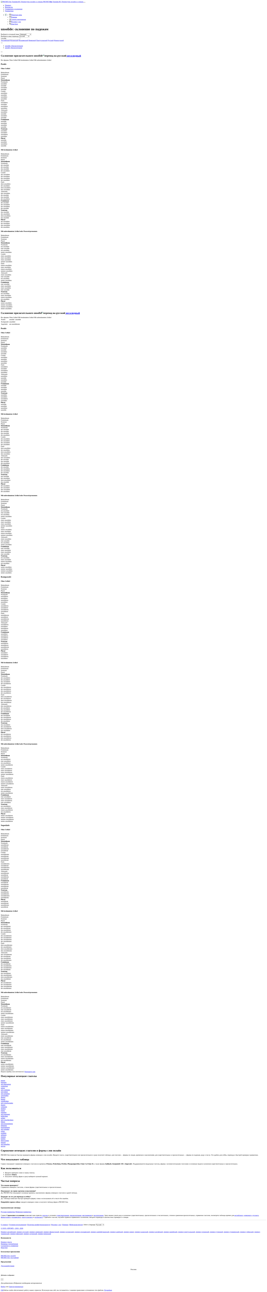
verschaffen (4, 1095)
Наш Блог (14, 24)
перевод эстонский (30, 1234)
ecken (3, 1131)
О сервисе (4, 1225)
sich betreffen (5, 1144)
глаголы (45, 1215)
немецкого (248, 1215)
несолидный (73, 55)
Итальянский (23, 40)
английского (238, 1215)
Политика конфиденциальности (38, 1225)
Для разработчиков (7, 1266)
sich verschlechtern (7, 1120)
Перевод (8, 5)
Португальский (41, 40)
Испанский (14, 40)
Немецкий (32, 40)
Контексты (9, 7)
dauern (3, 1105)
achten (3, 1118)
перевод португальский (186, 1232)
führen (3, 1122)
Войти (3, 1287)
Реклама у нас (16, 22)
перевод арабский (116, 1232)
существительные (62, 1215)
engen (3, 1110)
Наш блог (4, 1248)
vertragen (4, 1107)
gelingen (3, 1135)
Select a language (89, 1225)
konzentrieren (5, 1127)
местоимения (87, 1215)
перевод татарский (202, 1232)
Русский (51, 40)
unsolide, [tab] (14, 46)
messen (3, 1142)
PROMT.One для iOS (8, 1256)
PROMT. (63, 2)
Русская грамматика (8, 1212)
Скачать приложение (18, 19)
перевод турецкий (216, 1232)
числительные (98, 1215)
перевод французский (51, 1232)
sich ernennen (5, 1114)
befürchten (4, 1116)
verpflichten (5, 1101)
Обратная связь (16, 15)
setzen (3, 1088)
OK (2, 1290)
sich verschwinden (7, 1103)
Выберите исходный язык (10, 34)
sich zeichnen (5, 1094)
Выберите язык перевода (10, 36)
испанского (39, 1217)
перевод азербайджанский (100, 1232)
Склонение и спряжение (9, 1246)
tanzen (3, 1080)
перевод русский (23, 1232)
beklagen (4, 1125)
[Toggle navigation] (84, 2)
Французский (59, 40)
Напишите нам (30, 1072)
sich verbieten (5, 1090)
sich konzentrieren (7, 1124)
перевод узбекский (247, 1232)
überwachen (5, 1140)
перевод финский (16, 1234)
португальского (27, 1217)
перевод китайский (156, 1232)
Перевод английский (8, 1232)
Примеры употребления (9, 1244)
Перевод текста (6, 1242)
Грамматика (9, 11)
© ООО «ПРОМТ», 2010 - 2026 (12, 1228)
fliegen (3, 1097)
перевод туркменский (231, 1232)
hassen (3, 1099)
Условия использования (17, 1225)
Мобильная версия (76, 1225)
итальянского (16, 1217)
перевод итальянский (82, 1232)
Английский (5, 40)
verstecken (4, 1086)
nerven (3, 1146)
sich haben (4, 1092)
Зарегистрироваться (16, 1287)
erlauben (3, 1112)
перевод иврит (129, 1232)
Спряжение (13, 9)
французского (6, 1217)
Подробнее (108, 1290)
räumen (3, 1137)
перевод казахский (141, 1232)
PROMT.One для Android (10, 1258)
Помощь (14, 17)
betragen (3, 1082)
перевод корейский (170, 1232)
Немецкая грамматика (23, 1212)
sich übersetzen (6, 1084)
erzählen (3, 1133)
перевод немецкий (36, 1232)
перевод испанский (67, 1232)
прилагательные (75, 1215)
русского (255, 1215)
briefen (3, 1139)
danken (3, 1109)
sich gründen (5, 1129)
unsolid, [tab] (13, 48)
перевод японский (44, 1234)
